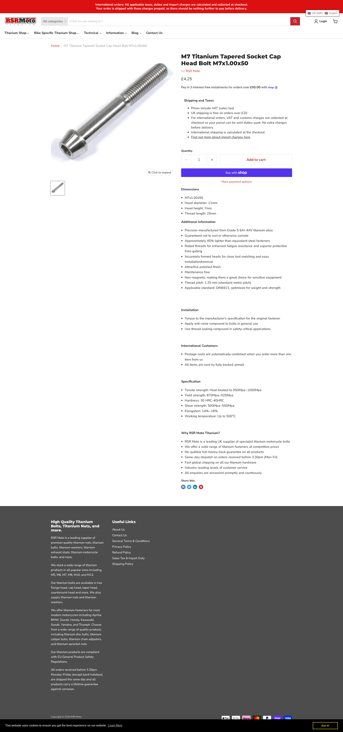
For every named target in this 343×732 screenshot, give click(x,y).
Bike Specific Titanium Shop (55, 33)
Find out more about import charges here (220, 137)
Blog (135, 33)
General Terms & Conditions (131, 541)
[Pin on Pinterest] (201, 487)
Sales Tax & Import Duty (128, 558)
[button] (322, 13)
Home (55, 46)
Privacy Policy (121, 547)
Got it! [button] (325, 725)
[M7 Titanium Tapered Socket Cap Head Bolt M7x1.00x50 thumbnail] (58, 188)
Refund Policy (121, 552)
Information (115, 33)
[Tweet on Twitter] (189, 487)
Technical (91, 33)
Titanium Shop (15, 33)
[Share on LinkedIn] (195, 487)
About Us (118, 530)
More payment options (237, 181)
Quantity (186, 150)
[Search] (295, 21)
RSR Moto (193, 71)
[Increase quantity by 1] (212, 159)
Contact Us (154, 33)
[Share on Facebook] (183, 487)
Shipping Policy (122, 564)
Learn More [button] (115, 725)
